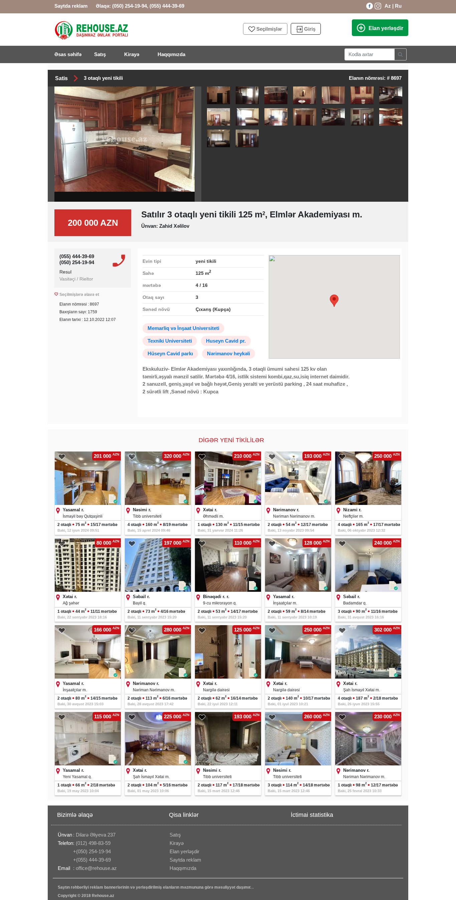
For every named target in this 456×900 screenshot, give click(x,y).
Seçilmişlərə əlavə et (79, 294)
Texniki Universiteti (170, 341)
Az (388, 6)
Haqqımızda (171, 54)
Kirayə (133, 54)
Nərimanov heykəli (228, 353)
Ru (398, 6)
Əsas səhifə (67, 54)
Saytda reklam (70, 6)
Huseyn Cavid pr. (226, 341)
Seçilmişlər (269, 29)
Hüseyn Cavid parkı (170, 353)
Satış (101, 54)
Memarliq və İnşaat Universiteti (183, 328)
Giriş (309, 29)
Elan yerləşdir (386, 28)
